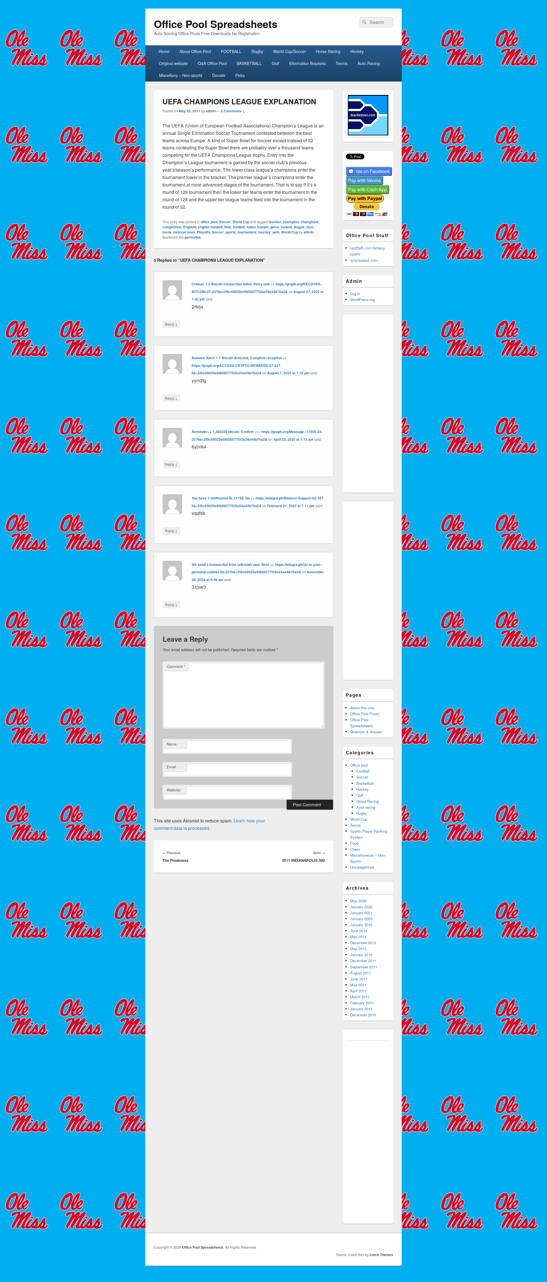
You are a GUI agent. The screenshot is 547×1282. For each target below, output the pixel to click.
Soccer (225, 221)
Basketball (365, 783)
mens (167, 232)
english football (210, 226)
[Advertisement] (376, 402)
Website (173, 790)
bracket (275, 221)
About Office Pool (195, 51)
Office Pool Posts (364, 713)
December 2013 (363, 942)
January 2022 (361, 906)
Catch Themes (381, 1254)
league (299, 226)
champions (310, 221)
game (274, 226)
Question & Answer (366, 731)
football (239, 226)
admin (211, 110)
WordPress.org (362, 299)
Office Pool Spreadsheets (215, 23)
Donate (218, 75)
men (309, 226)
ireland (286, 226)
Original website (173, 63)
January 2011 (361, 1008)
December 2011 (363, 960)
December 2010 (363, 1014)
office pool (209, 221)
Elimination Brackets (307, 63)
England (189, 226)
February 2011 (362, 1002)
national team (184, 232)
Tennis (342, 63)
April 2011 (358, 991)
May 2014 (358, 936)
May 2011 (358, 985)
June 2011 (358, 979)
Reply (171, 323)
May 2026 (358, 900)
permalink (193, 237)
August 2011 (360, 973)
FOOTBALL (231, 51)
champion (291, 221)
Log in (355, 293)
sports (230, 232)
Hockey (357, 51)
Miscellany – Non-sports (180, 75)
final (227, 226)
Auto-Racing (369, 63)
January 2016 (361, 924)
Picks (240, 75)
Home (164, 51)
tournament (247, 232)
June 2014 (358, 930)
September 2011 (363, 967)
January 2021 (361, 912)
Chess (355, 849)
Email (171, 766)
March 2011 (360, 996)
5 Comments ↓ (233, 110)
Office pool (359, 765)
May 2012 (358, 948)
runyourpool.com (363, 260)
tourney (264, 232)
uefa (275, 232)
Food (354, 843)
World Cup (240, 221)
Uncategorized (362, 867)
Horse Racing (328, 51)
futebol (262, 226)
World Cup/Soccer (289, 51)
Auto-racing (365, 807)
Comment (176, 666)
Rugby (257, 51)
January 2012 (361, 954)
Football (363, 771)
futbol (251, 226)
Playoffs (203, 232)
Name (171, 744)
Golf (275, 63)
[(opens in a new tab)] (369, 171)
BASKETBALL (249, 63)
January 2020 (361, 918)
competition (171, 226)
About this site (362, 707)
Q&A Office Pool (212, 63)
